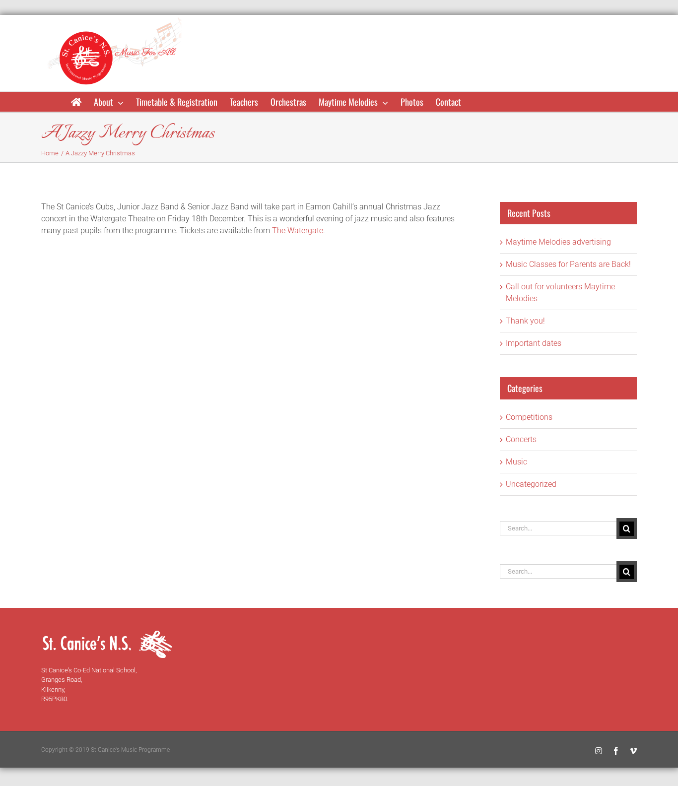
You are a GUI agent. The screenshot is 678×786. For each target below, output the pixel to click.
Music (516, 461)
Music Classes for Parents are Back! (568, 264)
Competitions (529, 417)
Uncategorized (531, 484)
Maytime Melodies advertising (558, 242)
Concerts (521, 439)
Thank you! (525, 321)
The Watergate (297, 230)
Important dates (533, 343)
